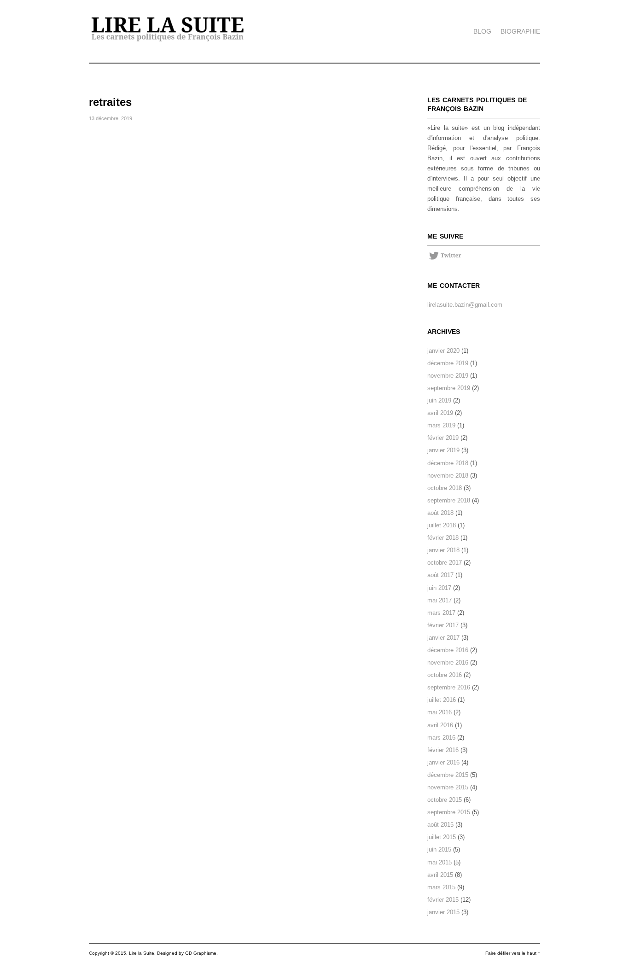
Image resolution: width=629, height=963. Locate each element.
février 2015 (443, 899)
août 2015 (440, 824)
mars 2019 (441, 425)
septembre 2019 (448, 388)
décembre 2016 (447, 650)
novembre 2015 (447, 787)
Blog (482, 31)
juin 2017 (439, 587)
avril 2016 (440, 725)
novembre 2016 (447, 662)
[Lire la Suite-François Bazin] (168, 40)
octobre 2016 (444, 674)
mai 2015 (439, 862)
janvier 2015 (443, 912)
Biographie (520, 31)
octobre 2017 (444, 562)
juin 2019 (439, 400)
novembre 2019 (447, 375)
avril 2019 (440, 412)
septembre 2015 (448, 812)
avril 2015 (440, 874)
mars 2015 (441, 887)
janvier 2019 (443, 450)
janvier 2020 (443, 350)
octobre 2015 (444, 799)
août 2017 (440, 575)
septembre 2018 (448, 500)
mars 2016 (441, 737)
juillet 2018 (441, 525)
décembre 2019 (447, 363)
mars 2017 (441, 612)
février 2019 (443, 437)
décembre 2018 (447, 463)
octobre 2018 (444, 487)
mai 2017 (439, 600)
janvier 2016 (443, 762)
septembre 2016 (448, 687)
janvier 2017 (443, 637)
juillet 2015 (441, 837)
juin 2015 (439, 849)
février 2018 (443, 537)
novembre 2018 (447, 475)
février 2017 (443, 625)
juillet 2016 (441, 699)
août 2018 (440, 512)
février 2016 (443, 750)
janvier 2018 (443, 550)
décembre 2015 (447, 774)
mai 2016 (439, 712)
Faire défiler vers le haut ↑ (512, 953)
